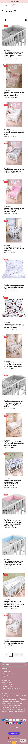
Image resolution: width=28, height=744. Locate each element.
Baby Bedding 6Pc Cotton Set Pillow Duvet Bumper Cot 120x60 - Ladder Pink (14, 93)
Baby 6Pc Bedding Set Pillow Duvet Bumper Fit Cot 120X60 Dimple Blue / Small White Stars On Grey (13, 563)
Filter (3, 20)
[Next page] (21, 654)
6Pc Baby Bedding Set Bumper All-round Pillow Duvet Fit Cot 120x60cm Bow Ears (14, 325)
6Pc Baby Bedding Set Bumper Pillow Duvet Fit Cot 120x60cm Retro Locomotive (14, 287)
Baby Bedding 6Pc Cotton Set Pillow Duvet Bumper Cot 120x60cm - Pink (14, 209)
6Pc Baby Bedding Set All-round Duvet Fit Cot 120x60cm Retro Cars (14, 248)
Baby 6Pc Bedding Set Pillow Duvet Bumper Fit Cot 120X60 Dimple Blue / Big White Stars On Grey (13, 404)
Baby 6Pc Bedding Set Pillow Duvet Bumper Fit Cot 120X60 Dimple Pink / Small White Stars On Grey (13, 523)
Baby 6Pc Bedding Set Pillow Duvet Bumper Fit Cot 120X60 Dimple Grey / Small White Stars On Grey (13, 54)
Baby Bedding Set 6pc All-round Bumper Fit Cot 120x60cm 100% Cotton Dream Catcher (13, 483)
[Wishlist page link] (18, 5)
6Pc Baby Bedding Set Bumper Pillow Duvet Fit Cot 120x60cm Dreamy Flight (14, 643)
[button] (2, 5)
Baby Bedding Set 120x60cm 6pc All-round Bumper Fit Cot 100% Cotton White (14, 443)
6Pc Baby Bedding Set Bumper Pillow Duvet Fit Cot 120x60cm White (14, 132)
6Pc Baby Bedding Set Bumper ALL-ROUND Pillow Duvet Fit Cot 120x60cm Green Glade (14, 364)
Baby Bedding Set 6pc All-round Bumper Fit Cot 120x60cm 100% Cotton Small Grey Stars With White (14, 603)
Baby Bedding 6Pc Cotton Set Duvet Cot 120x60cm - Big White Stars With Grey (14, 171)
